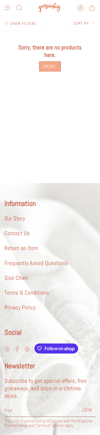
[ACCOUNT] (80, 8)
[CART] (92, 8)
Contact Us (17, 233)
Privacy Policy (20, 307)
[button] (19, 8)
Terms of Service (50, 425)
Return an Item (21, 248)
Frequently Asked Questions (36, 263)
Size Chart (16, 278)
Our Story (14, 218)
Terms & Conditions (26, 292)
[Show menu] (7, 8)
